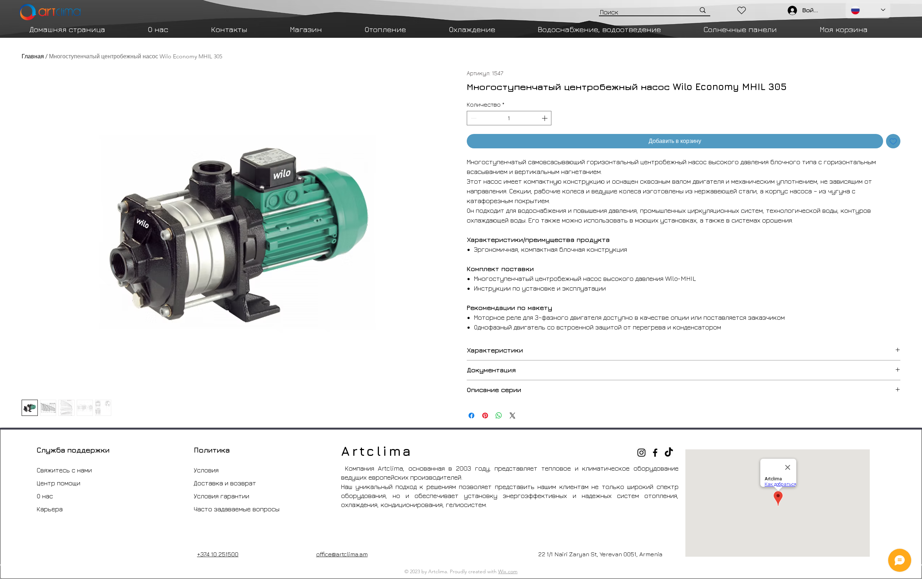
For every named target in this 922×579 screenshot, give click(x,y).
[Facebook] (655, 452)
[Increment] (545, 118)
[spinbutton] (509, 118)
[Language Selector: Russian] (868, 10)
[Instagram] (641, 452)
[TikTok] (668, 452)
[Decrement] (473, 118)
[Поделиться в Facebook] (471, 415)
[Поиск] (702, 10)
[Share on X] (512, 415)
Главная (33, 56)
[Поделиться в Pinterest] (485, 415)
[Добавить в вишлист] (893, 141)
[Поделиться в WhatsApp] (498, 415)
